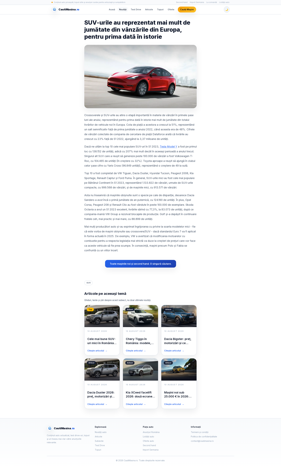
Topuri (160, 9)
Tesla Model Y (168, 146)
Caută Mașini (187, 9)
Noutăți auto (101, 432)
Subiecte (99, 441)
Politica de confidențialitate (204, 436)
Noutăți (123, 9)
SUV (88, 282)
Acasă (112, 9)
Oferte (171, 9)
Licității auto (224, 2)
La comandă (211, 2)
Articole (149, 9)
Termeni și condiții (199, 432)
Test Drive (136, 9)
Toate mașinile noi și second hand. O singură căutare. (140, 263)
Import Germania (197, 2)
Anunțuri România (151, 432)
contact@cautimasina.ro (202, 441)
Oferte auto (148, 441)
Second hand (181, 2)
